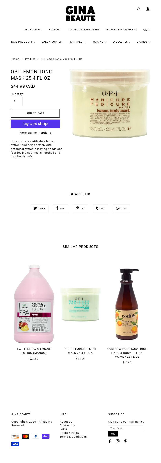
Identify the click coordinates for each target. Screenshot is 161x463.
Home (15, 59)
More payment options (35, 132)
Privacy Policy (69, 432)
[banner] (80, 13)
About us (66, 421)
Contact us (67, 425)
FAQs (63, 429)
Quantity (17, 94)
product (30, 59)
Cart (146, 29)
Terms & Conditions (73, 436)
